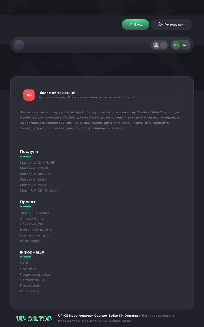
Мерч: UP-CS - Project (39, 191)
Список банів (32, 218)
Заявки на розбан (36, 213)
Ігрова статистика (36, 230)
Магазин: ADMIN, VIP (38, 163)
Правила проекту (35, 274)
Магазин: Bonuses (36, 174)
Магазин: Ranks (33, 179)
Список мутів (31, 224)
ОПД (24, 263)
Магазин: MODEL (34, 168)
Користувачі (31, 241)
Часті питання (32, 280)
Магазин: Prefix (33, 185)
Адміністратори (34, 235)
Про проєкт (30, 286)
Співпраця (29, 291)
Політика (28, 269)
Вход (138, 24)
